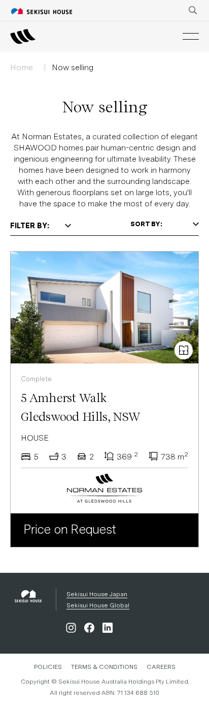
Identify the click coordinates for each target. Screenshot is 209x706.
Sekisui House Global (97, 605)
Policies (48, 666)
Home (21, 67)
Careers (161, 666)
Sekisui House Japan (96, 594)
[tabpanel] (104, 318)
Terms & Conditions (104, 666)
